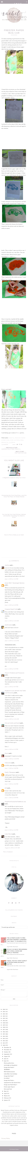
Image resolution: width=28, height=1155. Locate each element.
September (7, 1054)
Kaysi (6, 753)
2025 (4, 1011)
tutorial (12, 442)
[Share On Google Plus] (21, 444)
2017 (4, 1029)
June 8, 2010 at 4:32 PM (11, 830)
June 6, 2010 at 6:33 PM (11, 749)
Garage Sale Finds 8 (9, 1067)
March (6, 1096)
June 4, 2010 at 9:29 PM (11, 669)
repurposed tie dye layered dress (12, 1082)
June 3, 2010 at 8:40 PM (11, 605)
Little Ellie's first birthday (10, 1074)
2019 (4, 1025)
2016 (4, 1032)
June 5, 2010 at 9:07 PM (11, 687)
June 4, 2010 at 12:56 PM (12, 641)
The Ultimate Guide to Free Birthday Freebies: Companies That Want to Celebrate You (16, 939)
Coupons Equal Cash (11, 609)
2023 (4, 1016)
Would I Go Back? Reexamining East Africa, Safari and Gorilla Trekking (17, 951)
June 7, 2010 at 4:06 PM (11, 784)
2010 (4, 1045)
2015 (4, 1034)
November (7, 1049)
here (8, 256)
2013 (4, 1038)
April (5, 1093)
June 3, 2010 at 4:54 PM (11, 579)
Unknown (8, 763)
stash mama (8, 625)
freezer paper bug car (9, 1087)
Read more (15, 946)
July (5, 1058)
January (6, 1100)
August (6, 1056)
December (7, 1047)
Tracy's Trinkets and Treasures (14, 673)
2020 (4, 1023)
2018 (4, 1027)
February (6, 1098)
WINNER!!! (7, 1069)
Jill (6, 788)
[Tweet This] (17, 444)
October (6, 1052)
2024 (4, 1014)
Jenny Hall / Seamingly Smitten (14, 583)
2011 (4, 1043)
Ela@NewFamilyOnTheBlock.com (15, 801)
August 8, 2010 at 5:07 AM (12, 848)
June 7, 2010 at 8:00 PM (11, 797)
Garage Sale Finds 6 (9, 1080)
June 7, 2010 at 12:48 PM (12, 759)
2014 (4, 1036)
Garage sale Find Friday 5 (10, 1084)
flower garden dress (9, 1063)
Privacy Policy (5, 1138)
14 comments (4, 444)
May (5, 1091)
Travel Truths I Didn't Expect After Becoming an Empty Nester (17, 962)
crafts (11, 437)
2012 (4, 1041)
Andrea (7, 565)
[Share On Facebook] (19, 444)
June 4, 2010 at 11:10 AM (12, 621)
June (5, 1061)
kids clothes (15, 440)
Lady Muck (8, 834)
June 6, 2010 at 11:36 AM (12, 719)
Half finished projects (9, 1071)
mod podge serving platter (10, 1065)
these (18, 433)
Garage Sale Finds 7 (9, 1076)
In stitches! (6, 1078)
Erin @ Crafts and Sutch (12, 723)
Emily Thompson (10, 772)
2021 (4, 1020)
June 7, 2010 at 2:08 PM (11, 768)
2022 (4, 1018)
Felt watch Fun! (8, 1089)
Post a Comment (8, 852)
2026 (4, 1009)
